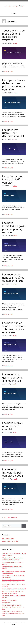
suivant (14, 517)
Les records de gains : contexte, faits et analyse (12, 377)
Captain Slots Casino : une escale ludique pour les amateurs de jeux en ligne (13, 613)
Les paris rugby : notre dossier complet (12, 426)
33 (9, 517)
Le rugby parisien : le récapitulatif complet (13, 179)
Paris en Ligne (8, 71)
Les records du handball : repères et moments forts (13, 277)
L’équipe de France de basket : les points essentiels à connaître (13, 85)
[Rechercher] (24, 526)
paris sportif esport (8, 538)
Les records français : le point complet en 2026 (12, 472)
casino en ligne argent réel (10, 541)
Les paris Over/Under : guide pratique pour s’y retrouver (13, 227)
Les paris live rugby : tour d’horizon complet (13, 133)
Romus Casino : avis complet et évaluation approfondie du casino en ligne (13, 607)
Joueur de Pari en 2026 (9, 600)
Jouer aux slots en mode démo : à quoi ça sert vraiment (13, 35)
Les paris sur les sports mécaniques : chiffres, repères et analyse (14, 327)
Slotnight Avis (6, 602)
